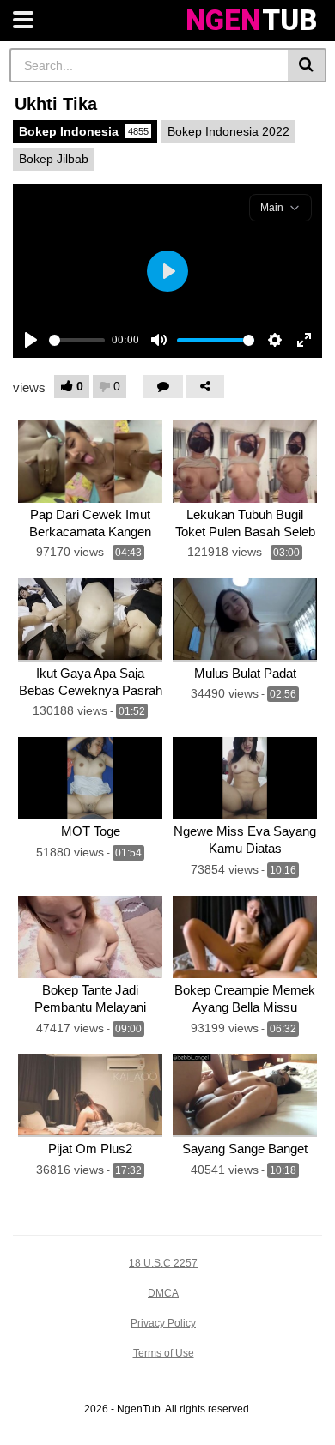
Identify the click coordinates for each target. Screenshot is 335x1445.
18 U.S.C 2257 (163, 1263)
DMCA (163, 1293)
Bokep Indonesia (84, 131)
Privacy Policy (163, 1323)
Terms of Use (163, 1353)
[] (307, 65)
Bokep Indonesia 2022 (228, 131)
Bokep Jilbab (53, 159)
